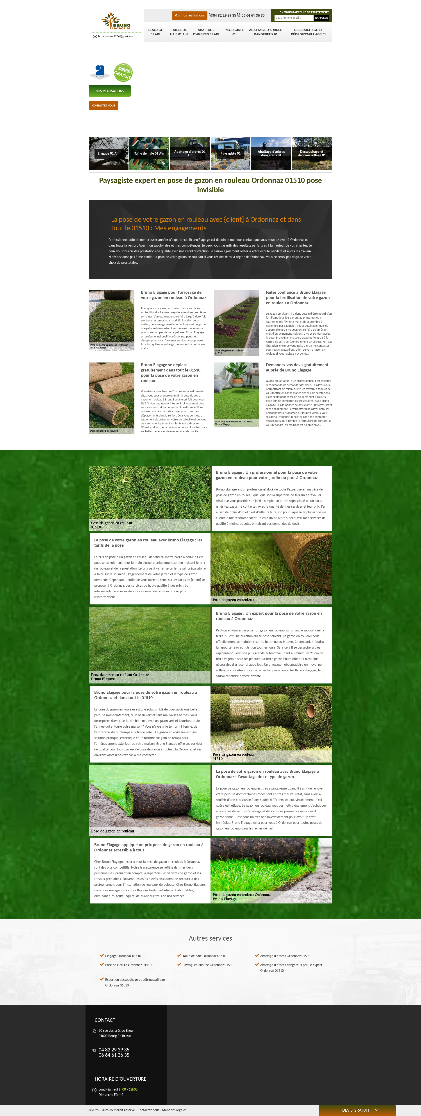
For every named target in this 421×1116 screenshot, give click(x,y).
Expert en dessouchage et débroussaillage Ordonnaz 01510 (135, 982)
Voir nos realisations (190, 15)
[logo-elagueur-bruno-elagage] (116, 21)
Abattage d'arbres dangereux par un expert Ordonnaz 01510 (291, 968)
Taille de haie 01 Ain (179, 32)
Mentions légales (174, 1110)
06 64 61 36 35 (253, 15)
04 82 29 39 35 (224, 15)
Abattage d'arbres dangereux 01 (265, 32)
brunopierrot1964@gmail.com (116, 36)
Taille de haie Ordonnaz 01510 (204, 956)
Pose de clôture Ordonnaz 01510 (128, 965)
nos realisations (109, 91)
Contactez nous (103, 105)
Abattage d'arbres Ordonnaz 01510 (285, 956)
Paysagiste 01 (234, 32)
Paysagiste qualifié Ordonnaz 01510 (208, 965)
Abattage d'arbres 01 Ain (206, 32)
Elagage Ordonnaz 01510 (123, 956)
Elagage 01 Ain (155, 32)
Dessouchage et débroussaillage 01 (308, 32)
